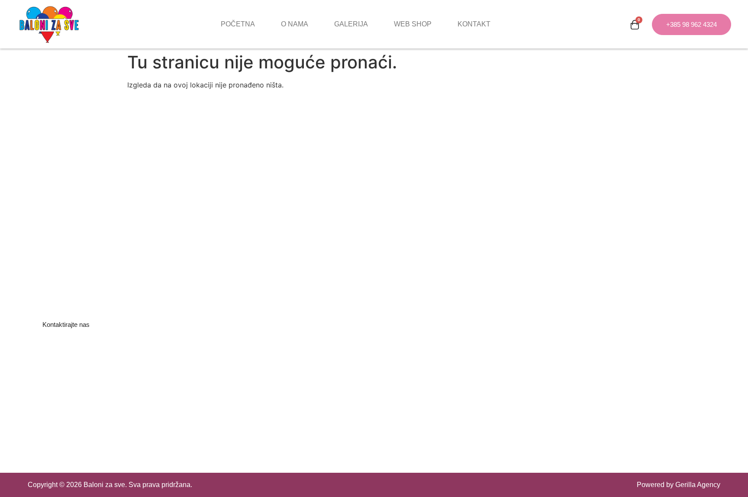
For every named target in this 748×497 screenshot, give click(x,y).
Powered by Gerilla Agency (678, 484)
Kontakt (474, 24)
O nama (294, 24)
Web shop (413, 24)
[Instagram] (59, 374)
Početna (238, 24)
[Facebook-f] (35, 374)
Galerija (351, 24)
